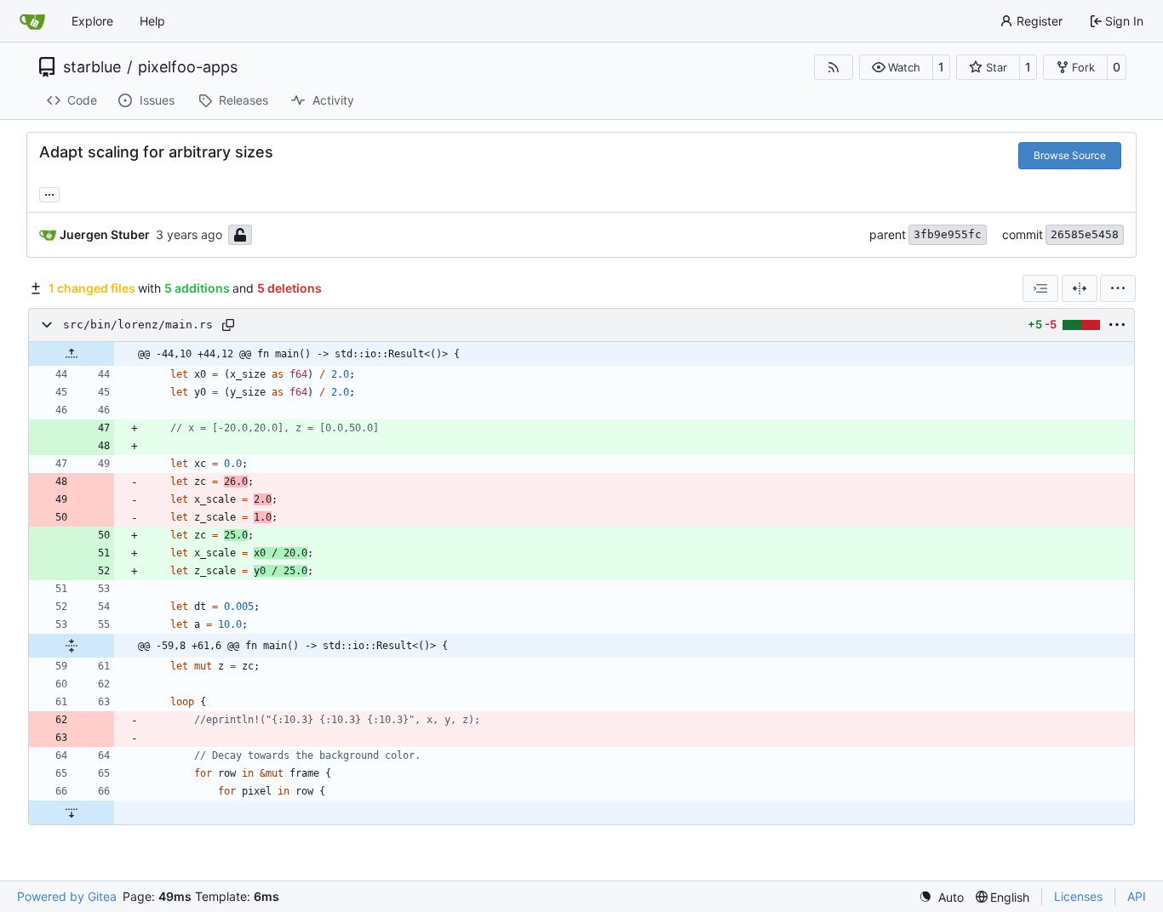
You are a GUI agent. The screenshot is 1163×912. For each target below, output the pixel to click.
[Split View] (1079, 288)
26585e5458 (1085, 234)
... (49, 192)
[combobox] (1040, 288)
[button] (896, 67)
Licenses (1078, 896)
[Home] (32, 21)
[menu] (1118, 288)
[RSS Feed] (833, 67)
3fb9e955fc (948, 234)
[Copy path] (228, 325)
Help (152, 21)
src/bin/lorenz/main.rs (138, 324)
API (1136, 896)
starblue (92, 67)
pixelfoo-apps (188, 67)
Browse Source (1070, 155)
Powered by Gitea (67, 896)
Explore (92, 21)
